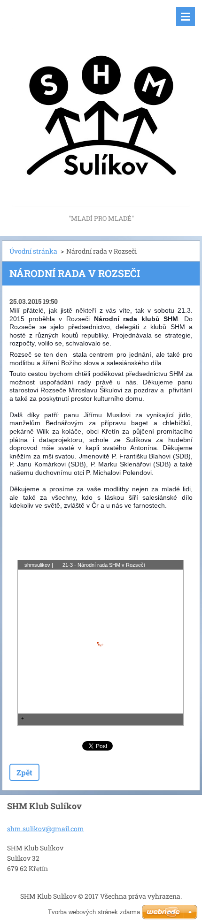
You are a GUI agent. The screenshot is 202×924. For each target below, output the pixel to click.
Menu (185, 16)
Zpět (24, 772)
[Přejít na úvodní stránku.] (101, 106)
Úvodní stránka (33, 251)
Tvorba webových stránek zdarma (94, 912)
